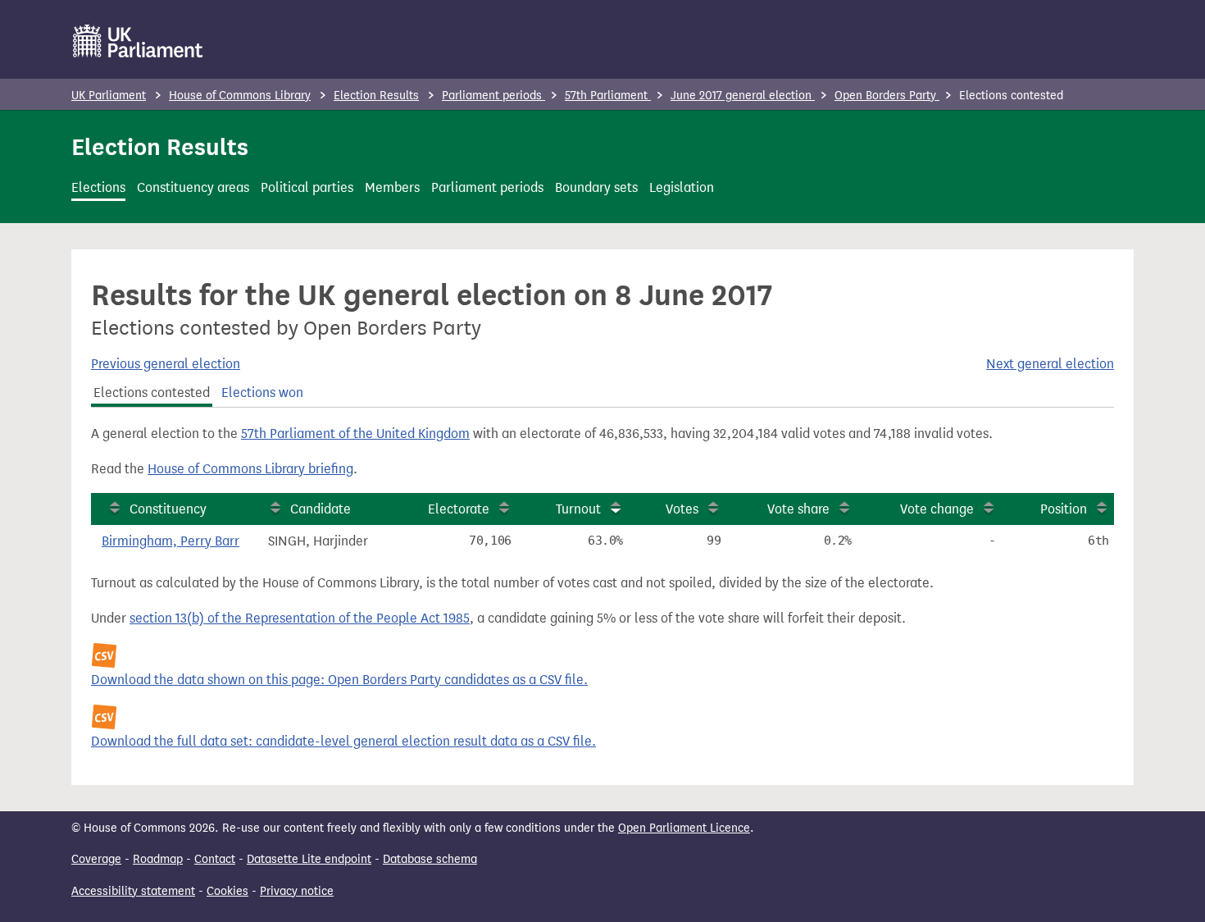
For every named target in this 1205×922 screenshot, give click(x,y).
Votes (682, 509)
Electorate (458, 509)
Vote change (937, 509)
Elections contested (151, 392)
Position (1063, 509)
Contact (214, 859)
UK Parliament (108, 96)
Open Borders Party (886, 96)
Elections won (262, 392)
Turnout (578, 509)
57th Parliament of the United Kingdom (355, 433)
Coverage (96, 859)
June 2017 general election (743, 96)
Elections (98, 187)
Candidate (320, 509)
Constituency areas (193, 187)
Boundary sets (596, 187)
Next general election (1050, 364)
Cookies (227, 891)
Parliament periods (493, 96)
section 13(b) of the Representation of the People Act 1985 (300, 618)
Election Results (376, 96)
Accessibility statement (133, 891)
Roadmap (158, 859)
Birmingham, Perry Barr (170, 541)
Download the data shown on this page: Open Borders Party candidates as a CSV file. (339, 679)
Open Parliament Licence (684, 828)
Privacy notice (297, 891)
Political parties (307, 187)
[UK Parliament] (138, 41)
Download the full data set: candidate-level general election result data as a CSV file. (343, 741)
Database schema (430, 859)
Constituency (168, 509)
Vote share (798, 509)
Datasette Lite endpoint (309, 859)
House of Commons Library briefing (250, 469)
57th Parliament (608, 96)
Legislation (681, 187)
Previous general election (165, 364)
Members (392, 187)
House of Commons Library (240, 96)
